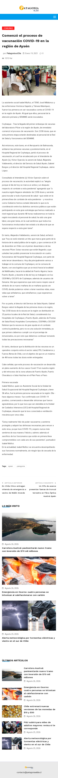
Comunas (8, 28)
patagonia (21, 466)
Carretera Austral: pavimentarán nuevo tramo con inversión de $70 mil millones (38, 673)
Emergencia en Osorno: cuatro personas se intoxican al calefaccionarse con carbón (39, 692)
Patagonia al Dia (14, 53)
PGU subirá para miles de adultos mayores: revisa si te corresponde (39, 725)
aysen (10, 466)
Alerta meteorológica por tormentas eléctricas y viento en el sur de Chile (37, 741)
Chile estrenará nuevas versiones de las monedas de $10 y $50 (39, 709)
